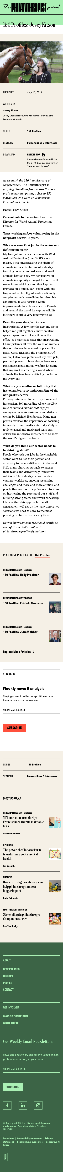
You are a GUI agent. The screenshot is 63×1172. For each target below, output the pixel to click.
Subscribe (30, 14)
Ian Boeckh (9, 865)
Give (13, 14)
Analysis (7, 877)
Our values (8, 1138)
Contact (8, 989)
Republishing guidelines (30, 1141)
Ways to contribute (15, 1016)
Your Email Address (14, 710)
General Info (11, 969)
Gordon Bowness (11, 833)
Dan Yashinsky (10, 926)
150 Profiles (34, 131)
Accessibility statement (29, 1138)
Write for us (11, 1023)
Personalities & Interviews (42, 143)
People (7, 983)
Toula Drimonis (10, 898)
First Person (10, 909)
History (8, 976)
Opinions (8, 845)
